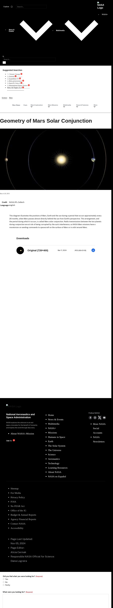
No (6, 582)
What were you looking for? (18, 592)
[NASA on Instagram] (95, 417)
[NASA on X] (99, 417)
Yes (6, 579)
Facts (25, 105)
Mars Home (16, 105)
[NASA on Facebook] (90, 417)
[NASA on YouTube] (104, 417)
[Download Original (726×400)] (93, 251)
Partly (7, 585)
